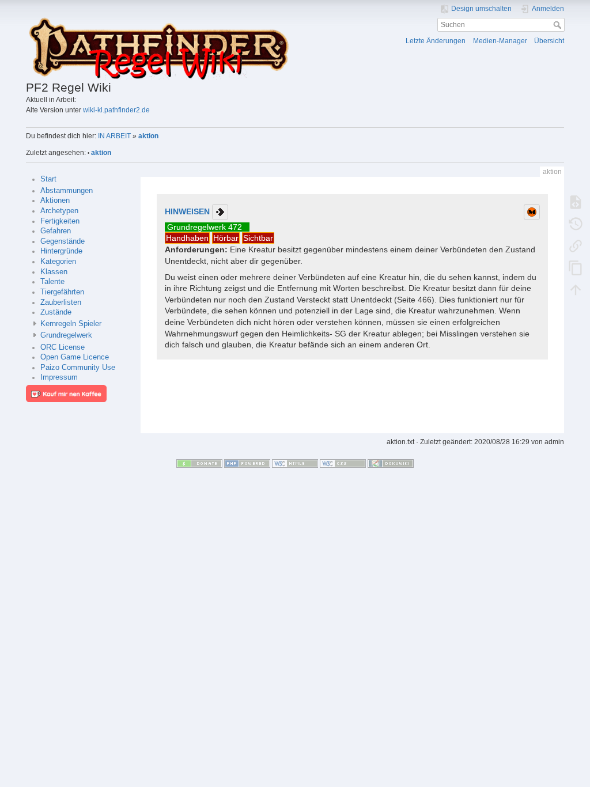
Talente (52, 282)
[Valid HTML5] (295, 463)
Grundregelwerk (66, 335)
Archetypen (59, 211)
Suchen (558, 25)
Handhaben (187, 238)
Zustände (55, 312)
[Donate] (199, 463)
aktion (148, 136)
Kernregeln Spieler (70, 324)
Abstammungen (66, 191)
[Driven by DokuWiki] (391, 463)
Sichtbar (258, 238)
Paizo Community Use (77, 368)
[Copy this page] (575, 268)
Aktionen (55, 200)
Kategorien (58, 262)
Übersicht (549, 41)
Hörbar (226, 238)
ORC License (62, 347)
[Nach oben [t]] (575, 290)
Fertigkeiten (60, 221)
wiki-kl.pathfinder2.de (116, 110)
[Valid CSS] (343, 463)
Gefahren (55, 231)
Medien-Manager (500, 41)
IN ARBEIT (114, 136)
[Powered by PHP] (247, 463)
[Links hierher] (575, 246)
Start (48, 179)
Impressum (59, 377)
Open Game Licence (74, 357)
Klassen (53, 272)
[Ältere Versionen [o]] (575, 224)
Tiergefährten (62, 292)
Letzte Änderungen (436, 41)
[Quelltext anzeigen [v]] (575, 202)
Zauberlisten (60, 302)
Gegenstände (62, 241)
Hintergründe (61, 251)
